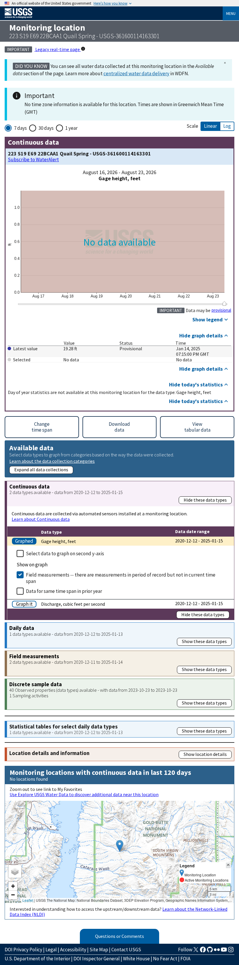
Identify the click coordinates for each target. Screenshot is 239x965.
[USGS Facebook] (202, 951)
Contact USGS (126, 949)
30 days (46, 128)
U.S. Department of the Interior (37, 958)
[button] (119, 846)
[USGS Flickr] (216, 951)
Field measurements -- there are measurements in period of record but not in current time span (120, 578)
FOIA (185, 958)
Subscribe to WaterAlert (33, 159)
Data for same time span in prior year (64, 591)
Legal (51, 949)
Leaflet (27, 900)
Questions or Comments (119, 936)
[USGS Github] (209, 951)
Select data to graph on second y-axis (65, 553)
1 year (71, 128)
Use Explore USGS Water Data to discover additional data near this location (84, 794)
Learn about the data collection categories (52, 461)
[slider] (224, 304)
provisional (221, 310)
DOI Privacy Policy (23, 949)
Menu (231, 13)
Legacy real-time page (57, 49)
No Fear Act (165, 958)
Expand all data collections (41, 469)
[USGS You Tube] (223, 951)
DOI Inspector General (96, 958)
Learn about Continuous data (41, 519)
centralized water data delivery (136, 73)
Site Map (98, 949)
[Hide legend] (228, 865)
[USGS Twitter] (195, 951)
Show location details (205, 754)
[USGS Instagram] (230, 951)
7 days (20, 128)
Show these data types (204, 641)
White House (136, 958)
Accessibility (73, 949)
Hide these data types (205, 500)
